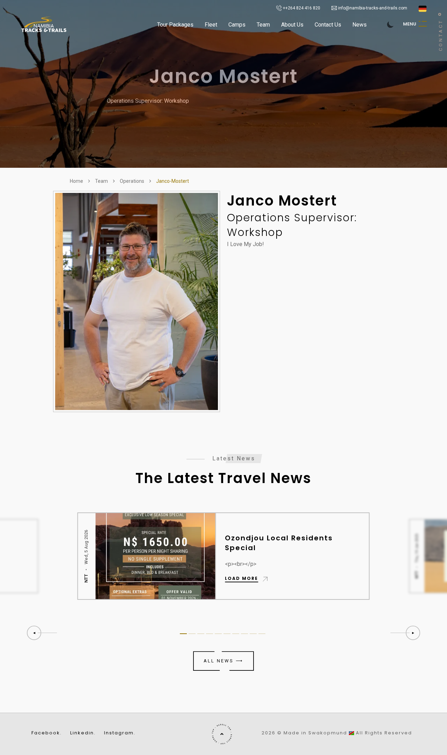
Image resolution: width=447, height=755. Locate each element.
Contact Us (328, 24)
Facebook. (46, 733)
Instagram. (119, 733)
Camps (237, 24)
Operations (132, 181)
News (359, 24)
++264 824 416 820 (301, 8)
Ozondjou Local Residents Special (279, 543)
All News (223, 660)
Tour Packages (175, 24)
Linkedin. (83, 733)
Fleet (211, 24)
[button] (405, 633)
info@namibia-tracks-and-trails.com (372, 8)
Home (76, 181)
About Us (292, 24)
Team (263, 24)
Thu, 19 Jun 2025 (416, 548)
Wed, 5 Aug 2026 (86, 547)
